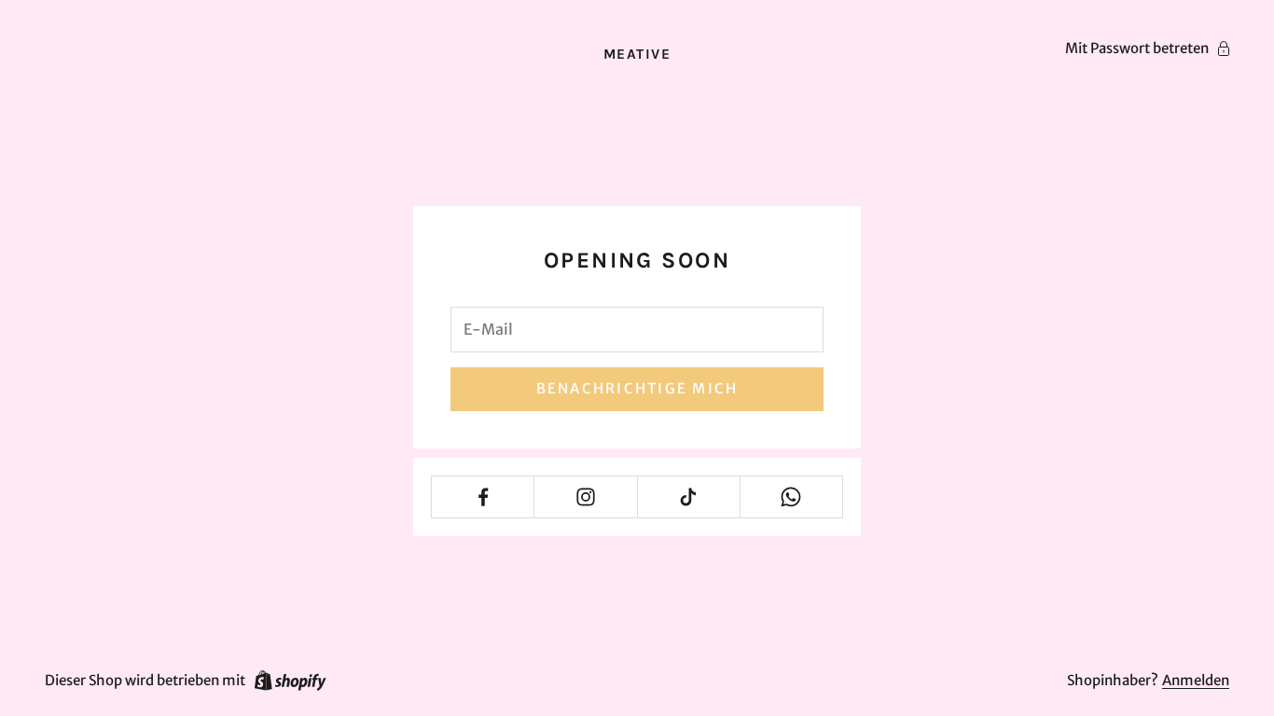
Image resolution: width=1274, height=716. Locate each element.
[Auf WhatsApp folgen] (791, 496)
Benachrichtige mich (637, 388)
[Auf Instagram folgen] (585, 496)
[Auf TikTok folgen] (689, 496)
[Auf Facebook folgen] (482, 496)
